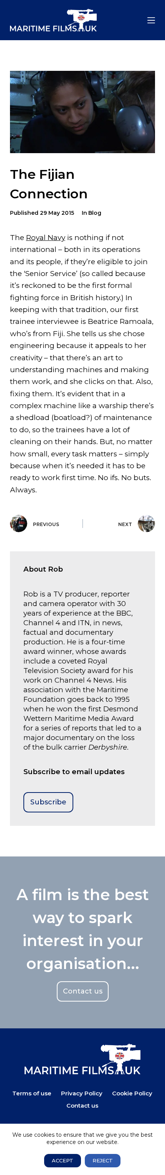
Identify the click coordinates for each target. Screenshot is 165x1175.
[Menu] (151, 20)
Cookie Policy (132, 1093)
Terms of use (31, 1093)
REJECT (102, 1160)
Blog (94, 212)
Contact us (82, 1105)
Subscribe (48, 802)
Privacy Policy (81, 1093)
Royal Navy (45, 237)
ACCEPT (62, 1160)
